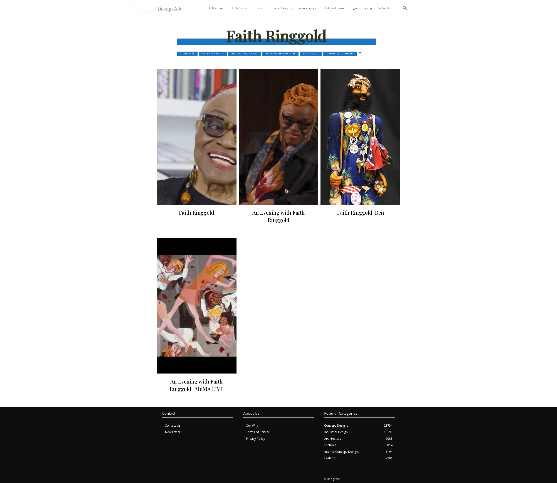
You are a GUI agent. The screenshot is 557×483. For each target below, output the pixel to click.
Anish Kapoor (213, 53)
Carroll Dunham (340, 53)
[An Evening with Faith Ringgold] (279, 137)
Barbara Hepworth (280, 53)
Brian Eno (311, 53)
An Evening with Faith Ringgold (278, 216)
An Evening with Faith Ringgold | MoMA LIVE (196, 385)
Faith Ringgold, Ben (360, 212)
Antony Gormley (245, 53)
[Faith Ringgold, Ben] (360, 137)
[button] (405, 8)
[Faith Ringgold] (197, 137)
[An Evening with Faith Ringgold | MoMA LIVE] (197, 306)
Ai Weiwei (187, 53)
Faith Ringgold (196, 212)
